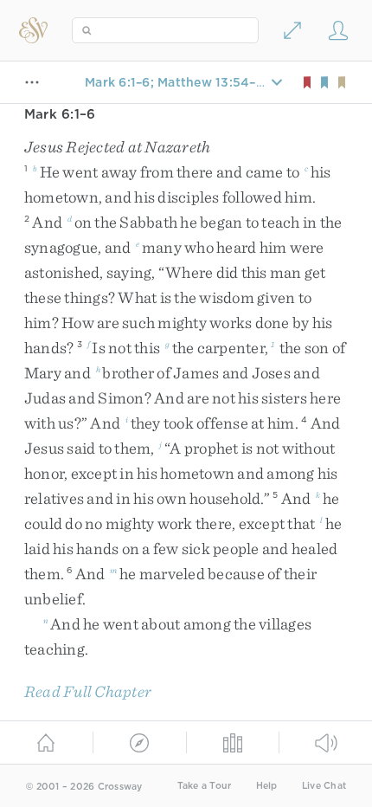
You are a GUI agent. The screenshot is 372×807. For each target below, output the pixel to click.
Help (267, 785)
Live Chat (324, 785)
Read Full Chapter (87, 691)
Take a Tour (204, 785)
